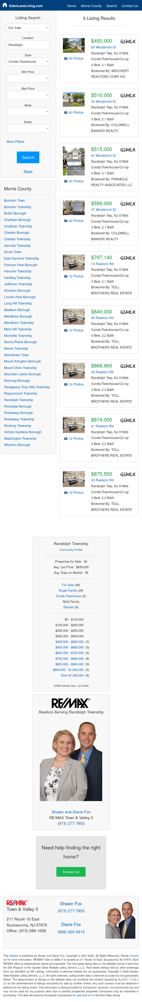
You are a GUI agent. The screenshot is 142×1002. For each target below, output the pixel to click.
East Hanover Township (21, 258)
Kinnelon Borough (17, 290)
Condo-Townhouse (68, 596)
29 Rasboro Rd (102, 372)
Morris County (91, 5)
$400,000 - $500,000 (69, 641)
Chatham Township (18, 226)
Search (111, 5)
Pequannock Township (20, 393)
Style (28, 55)
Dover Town (13, 251)
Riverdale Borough (18, 406)
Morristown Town (16, 354)
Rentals (68, 607)
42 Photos (76, 112)
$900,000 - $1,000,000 (68, 669)
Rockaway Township (19, 419)
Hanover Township (17, 271)
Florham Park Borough (20, 264)
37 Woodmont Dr (103, 209)
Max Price (28, 88)
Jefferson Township (18, 284)
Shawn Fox (71, 903)
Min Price (28, 72)
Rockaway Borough (18, 412)
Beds (28, 105)
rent (89, 995)
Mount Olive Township (20, 367)
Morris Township (16, 348)
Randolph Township (18, 399)
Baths (28, 122)
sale (79, 995)
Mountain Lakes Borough (22, 374)
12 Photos (76, 276)
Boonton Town (14, 200)
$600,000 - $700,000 (69, 652)
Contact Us (130, 5)
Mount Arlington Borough (22, 361)
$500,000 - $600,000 (69, 647)
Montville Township (18, 335)
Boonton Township (17, 206)
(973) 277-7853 (71, 823)
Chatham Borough (17, 219)
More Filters (15, 141)
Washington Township (20, 438)
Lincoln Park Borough (20, 297)
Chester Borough (16, 232)
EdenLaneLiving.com (26, 5)
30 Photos (76, 58)
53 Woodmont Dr (103, 101)
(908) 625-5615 (71, 931)
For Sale (68, 585)
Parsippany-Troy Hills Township (27, 387)
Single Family (68, 590)
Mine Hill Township (18, 329)
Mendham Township (19, 322)
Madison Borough (17, 309)
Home (71, 5)
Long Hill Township (18, 303)
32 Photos (76, 181)
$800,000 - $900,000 (69, 664)
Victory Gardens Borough (22, 432)
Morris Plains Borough (20, 341)
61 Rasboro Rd (102, 426)
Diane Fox (71, 924)
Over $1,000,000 (72, 675)
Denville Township (17, 245)
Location (28, 38)
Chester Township (17, 239)
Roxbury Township (17, 425)
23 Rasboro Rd (102, 480)
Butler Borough (15, 213)
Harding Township (17, 277)
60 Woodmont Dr (103, 47)
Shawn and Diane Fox (71, 811)
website (13, 955)
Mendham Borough (18, 316)
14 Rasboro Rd (102, 263)
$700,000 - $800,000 (69, 658)
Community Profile (71, 550)
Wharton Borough (17, 444)
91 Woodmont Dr (103, 155)
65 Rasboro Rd (102, 317)
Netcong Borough (17, 380)
